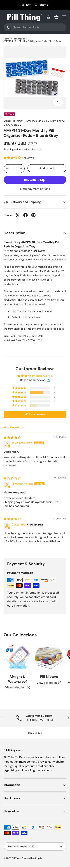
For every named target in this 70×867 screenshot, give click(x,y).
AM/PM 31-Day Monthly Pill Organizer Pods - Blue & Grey (32, 41)
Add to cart (47, 168)
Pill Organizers (20, 39)
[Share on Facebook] (25, 215)
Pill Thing (16, 858)
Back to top (35, 733)
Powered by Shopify (32, 858)
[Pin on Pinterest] (33, 215)
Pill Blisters (49, 676)
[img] (12, 437)
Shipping (9, 149)
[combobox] (35, 27)
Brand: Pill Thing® (13, 120)
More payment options (35, 189)
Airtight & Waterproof (17, 679)
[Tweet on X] (18, 215)
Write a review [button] (35, 414)
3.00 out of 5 (44, 376)
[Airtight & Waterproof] (17, 657)
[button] (56, 17)
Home (7, 39)
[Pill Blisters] (49, 657)
